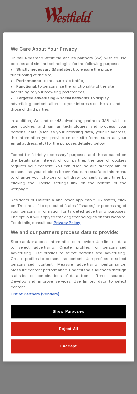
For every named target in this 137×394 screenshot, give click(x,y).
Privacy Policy (66, 222)
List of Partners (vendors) (35, 294)
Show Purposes (68, 311)
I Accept (68, 346)
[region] (68, 197)
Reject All (68, 328)
